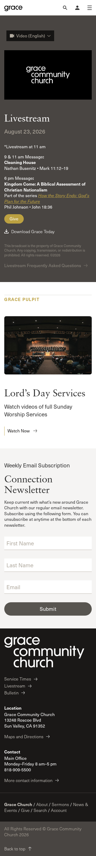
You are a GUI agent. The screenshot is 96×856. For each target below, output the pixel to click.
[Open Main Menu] (89, 8)
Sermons (60, 804)
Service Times (17, 679)
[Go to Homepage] (13, 7)
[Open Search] (65, 8)
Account (59, 810)
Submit (48, 608)
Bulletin (11, 692)
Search (40, 810)
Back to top (14, 848)
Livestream (14, 686)
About (42, 804)
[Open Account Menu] (77, 8)
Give (14, 218)
